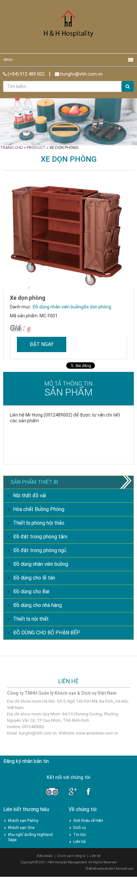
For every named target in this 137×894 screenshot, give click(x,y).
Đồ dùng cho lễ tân (34, 578)
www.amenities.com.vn (97, 733)
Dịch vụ (79, 827)
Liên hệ (79, 841)
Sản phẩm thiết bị (34, 482)
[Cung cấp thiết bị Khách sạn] (68, 26)
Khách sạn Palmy (23, 820)
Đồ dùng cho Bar (31, 591)
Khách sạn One (21, 827)
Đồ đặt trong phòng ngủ (39, 550)
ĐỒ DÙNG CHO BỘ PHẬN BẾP (46, 633)
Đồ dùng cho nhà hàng (37, 605)
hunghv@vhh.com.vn (81, 74)
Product (36, 147)
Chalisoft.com (124, 868)
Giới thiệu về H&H (88, 820)
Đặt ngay (42, 344)
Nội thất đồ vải (29, 495)
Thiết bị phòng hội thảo (38, 523)
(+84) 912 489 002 (26, 74)
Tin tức (79, 834)
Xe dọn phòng (97, 306)
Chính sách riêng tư (71, 856)
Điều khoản (45, 856)
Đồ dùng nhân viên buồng (57, 306)
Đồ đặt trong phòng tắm (40, 537)
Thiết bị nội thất (31, 619)
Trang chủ (11, 147)
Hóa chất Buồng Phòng (38, 509)
